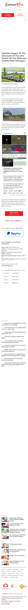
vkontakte (16, 276)
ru (10, 11)
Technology (11, 573)
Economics (15, 569)
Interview (4, 515)
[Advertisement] (14, 37)
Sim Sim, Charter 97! (20, 15)
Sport (3, 571)
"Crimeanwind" (9, 102)
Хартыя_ (14, 5)
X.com (6, 276)
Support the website (7, 15)
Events (22, 569)
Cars (22, 573)
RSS (7, 282)
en (13, 11)
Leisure (3, 575)
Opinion (3, 541)
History (14, 571)
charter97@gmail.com (6, 602)
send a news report (8, 9)
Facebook (6, 273)
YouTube (16, 273)
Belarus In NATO (14, 577)
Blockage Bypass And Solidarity (15, 575)
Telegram (16, 282)
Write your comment (14, 220)
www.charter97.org (18, 593)
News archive (18, 9)
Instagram (16, 279)
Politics (3, 569)
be (8, 11)
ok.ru (7, 279)
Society (9, 569)
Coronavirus (4, 577)
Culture (8, 571)
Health (18, 573)
